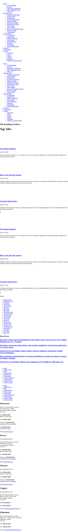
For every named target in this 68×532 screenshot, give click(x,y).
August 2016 (7, 328)
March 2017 (7, 322)
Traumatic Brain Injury (13, 15)
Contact (6, 51)
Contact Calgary (8, 382)
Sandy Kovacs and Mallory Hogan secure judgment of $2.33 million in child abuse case (31, 362)
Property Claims (11, 30)
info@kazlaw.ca (8, 431)
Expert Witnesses (12, 41)
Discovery (10, 43)
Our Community (11, 5)
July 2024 (6, 303)
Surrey (9, 54)
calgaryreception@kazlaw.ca (12, 508)
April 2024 (7, 304)
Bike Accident (11, 27)
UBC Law (10, 11)
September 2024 (8, 301)
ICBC (5, 371)
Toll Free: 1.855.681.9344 (14, 60)
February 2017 (8, 323)
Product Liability (11, 21)
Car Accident (10, 26)
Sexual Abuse (11, 18)
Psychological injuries (13, 19)
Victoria (9, 56)
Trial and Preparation (13, 46)
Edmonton (10, 59)
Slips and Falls (11, 16)
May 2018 (6, 318)
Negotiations (10, 45)
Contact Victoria (8, 381)
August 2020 (7, 315)
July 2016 (6, 329)
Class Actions (11, 32)
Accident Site (11, 35)
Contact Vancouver (9, 378)
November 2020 (8, 312)
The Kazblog (7, 49)
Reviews (9, 7)
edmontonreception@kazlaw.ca (13, 530)
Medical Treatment (12, 38)
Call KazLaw (11, 37)
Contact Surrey (8, 379)
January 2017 (7, 325)
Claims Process (8, 34)
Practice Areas (8, 13)
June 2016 (6, 331)
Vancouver (10, 53)
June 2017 (6, 320)
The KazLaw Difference (14, 8)
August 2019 (7, 317)
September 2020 (8, 314)
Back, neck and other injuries (15, 29)
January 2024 (7, 306)
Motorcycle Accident (13, 24)
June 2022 (6, 309)
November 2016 (8, 326)
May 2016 (6, 333)
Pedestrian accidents (12, 22)
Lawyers (6, 48)
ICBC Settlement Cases (13, 10)
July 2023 (6, 307)
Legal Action (10, 40)
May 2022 (6, 310)
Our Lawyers (7, 374)
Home (5, 3)
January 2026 (7, 299)
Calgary (9, 57)
